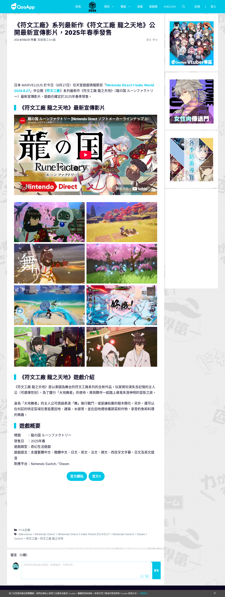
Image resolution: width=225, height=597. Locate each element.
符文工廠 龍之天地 (51, 538)
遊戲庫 (153, 6)
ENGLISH (170, 6)
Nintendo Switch (123, 534)
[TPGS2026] (92, 6)
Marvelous (25, 534)
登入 (213, 6)
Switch (18, 538)
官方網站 (76, 476)
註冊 (197, 6)
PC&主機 (24, 530)
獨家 (123, 6)
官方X (96, 476)
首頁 (78, 6)
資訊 (107, 6)
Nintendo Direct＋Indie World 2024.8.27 (84, 534)
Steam (141, 534)
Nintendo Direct (45, 534)
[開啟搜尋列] (183, 6)
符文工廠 (53, 91)
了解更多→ (144, 593)
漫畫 (140, 6)
